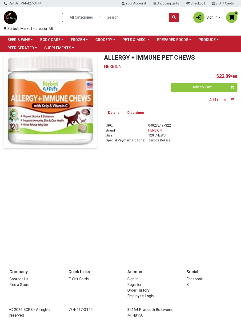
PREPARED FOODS (172, 39)
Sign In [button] (211, 17)
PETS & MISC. (135, 39)
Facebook (194, 279)
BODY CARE (50, 39)
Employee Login (140, 296)
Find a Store (19, 284)
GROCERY (103, 39)
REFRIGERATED (21, 48)
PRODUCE (207, 39)
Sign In (132, 279)
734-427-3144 (80, 309)
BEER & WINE (19, 39)
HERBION (155, 130)
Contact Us (18, 279)
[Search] (174, 17)
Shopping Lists (167, 3)
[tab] (113, 112)
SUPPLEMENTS (57, 48)
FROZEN (78, 39)
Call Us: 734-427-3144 (24, 3)
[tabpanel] (170, 134)
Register (134, 284)
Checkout (197, 3)
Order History (138, 290)
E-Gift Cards (224, 3)
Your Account (135, 3)
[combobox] (136, 17)
